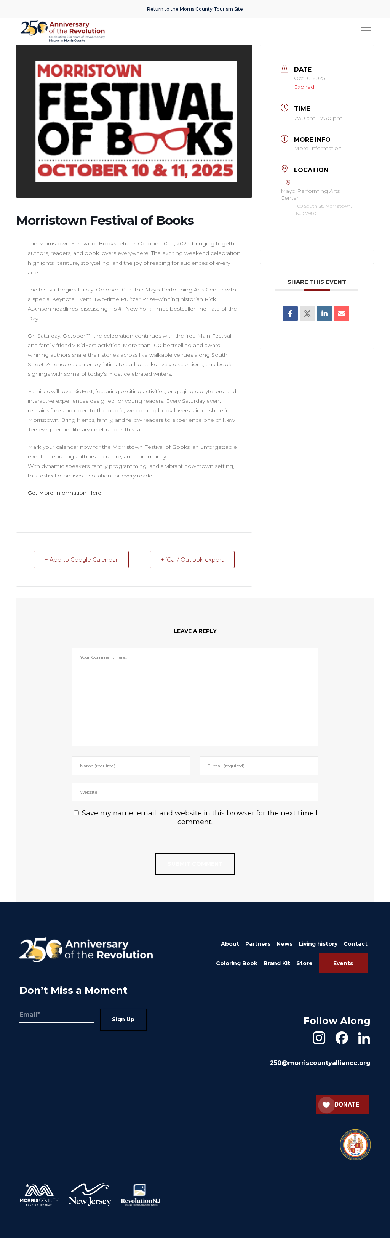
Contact (356, 943)
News (284, 943)
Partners (257, 943)
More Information (318, 148)
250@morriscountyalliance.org (320, 1063)
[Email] (341, 313)
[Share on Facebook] (290, 313)
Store (304, 963)
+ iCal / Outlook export (192, 559)
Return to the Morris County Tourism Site (195, 9)
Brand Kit (277, 963)
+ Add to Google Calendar (81, 559)
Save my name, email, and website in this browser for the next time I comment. (200, 817)
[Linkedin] (324, 313)
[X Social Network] (307, 313)
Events (343, 963)
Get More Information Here (64, 492)
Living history (318, 943)
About (230, 943)
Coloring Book (236, 963)
